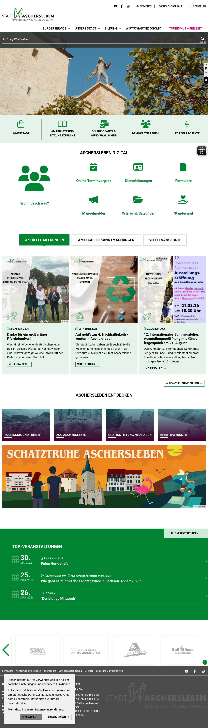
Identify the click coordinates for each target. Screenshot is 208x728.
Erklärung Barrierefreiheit (109, 670)
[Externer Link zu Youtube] (115, 6)
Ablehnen (30, 717)
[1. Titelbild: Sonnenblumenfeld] (206, 76)
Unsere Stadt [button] (85, 28)
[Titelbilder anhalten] (206, 80)
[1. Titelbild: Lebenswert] (206, 70)
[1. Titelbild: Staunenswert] (206, 73)
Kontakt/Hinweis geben (28, 670)
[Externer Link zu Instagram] (127, 6)
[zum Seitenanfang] (204, 662)
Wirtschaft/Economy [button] (143, 28)
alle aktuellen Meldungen (182, 383)
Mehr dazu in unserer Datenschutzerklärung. (36, 709)
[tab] (44, 240)
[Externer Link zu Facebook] (121, 6)
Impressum (50, 670)
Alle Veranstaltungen (184, 533)
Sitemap (89, 670)
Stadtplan (199, 6)
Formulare (7, 670)
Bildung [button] (111, 28)
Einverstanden (57, 717)
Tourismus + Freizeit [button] (185, 28)
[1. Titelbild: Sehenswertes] (206, 65)
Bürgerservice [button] (54, 28)
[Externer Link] (38, 650)
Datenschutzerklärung (70, 670)
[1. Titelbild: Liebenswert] (206, 68)
